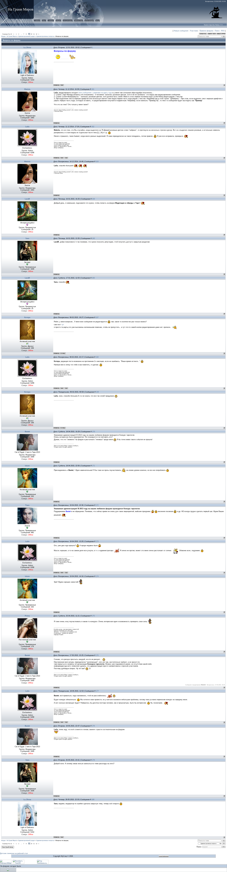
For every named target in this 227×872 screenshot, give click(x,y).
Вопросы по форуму (62, 36)
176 (97, 655)
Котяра (27, 317)
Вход (97, 20)
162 (92, 127)
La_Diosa (27, 47)
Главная (37, 20)
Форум (58, 20)
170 (93, 432)
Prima (27, 616)
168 (97, 357)
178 (93, 726)
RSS (221, 25)
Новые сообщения (181, 31)
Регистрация (89, 20)
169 (97, 392)
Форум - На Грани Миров (9, 36)
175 (93, 616)
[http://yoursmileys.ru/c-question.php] (57, 58)
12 (36, 34)
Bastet (27, 432)
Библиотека (78, 20)
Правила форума (206, 31)
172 (97, 505)
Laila (27, 127)
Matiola (27, 89)
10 (31, 34)
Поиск (217, 31)
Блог (43, 20)
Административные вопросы (45, 36)
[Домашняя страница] (62, 85)
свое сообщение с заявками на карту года (95, 93)
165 (93, 238)
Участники (194, 31)
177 (97, 691)
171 (93, 466)
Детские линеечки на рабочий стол (14, 853)
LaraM (27, 199)
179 (93, 760)
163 (97, 161)
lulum (27, 466)
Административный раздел (26, 36)
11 (34, 34)
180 (93, 799)
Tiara (27, 505)
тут (62, 325)
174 (97, 576)
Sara (27, 238)
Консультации (67, 20)
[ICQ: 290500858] (66, 158)
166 (93, 278)
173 (97, 541)
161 (92, 89)
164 (93, 199)
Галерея (50, 20)
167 (97, 317)
